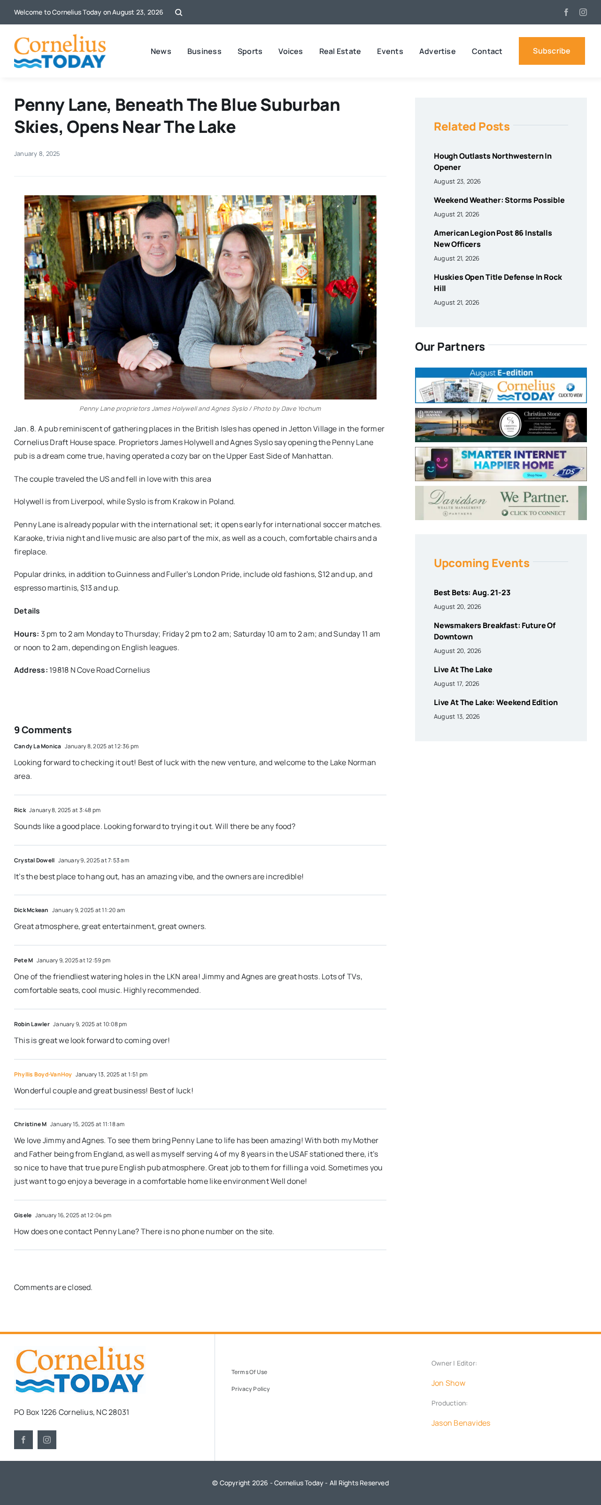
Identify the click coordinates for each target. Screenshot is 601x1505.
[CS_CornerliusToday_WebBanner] (501, 412)
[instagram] (583, 12)
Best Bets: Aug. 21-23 (472, 592)
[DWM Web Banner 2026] (501, 489)
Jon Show (448, 1383)
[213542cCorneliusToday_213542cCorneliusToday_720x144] (501, 450)
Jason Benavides (461, 1423)
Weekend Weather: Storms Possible (499, 200)
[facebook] (566, 12)
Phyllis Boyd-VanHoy (43, 1074)
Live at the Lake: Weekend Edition (496, 702)
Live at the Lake (463, 669)
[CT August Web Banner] (501, 371)
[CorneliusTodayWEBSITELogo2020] (80, 1349)
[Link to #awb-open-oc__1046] (178, 12)
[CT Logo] (60, 37)
